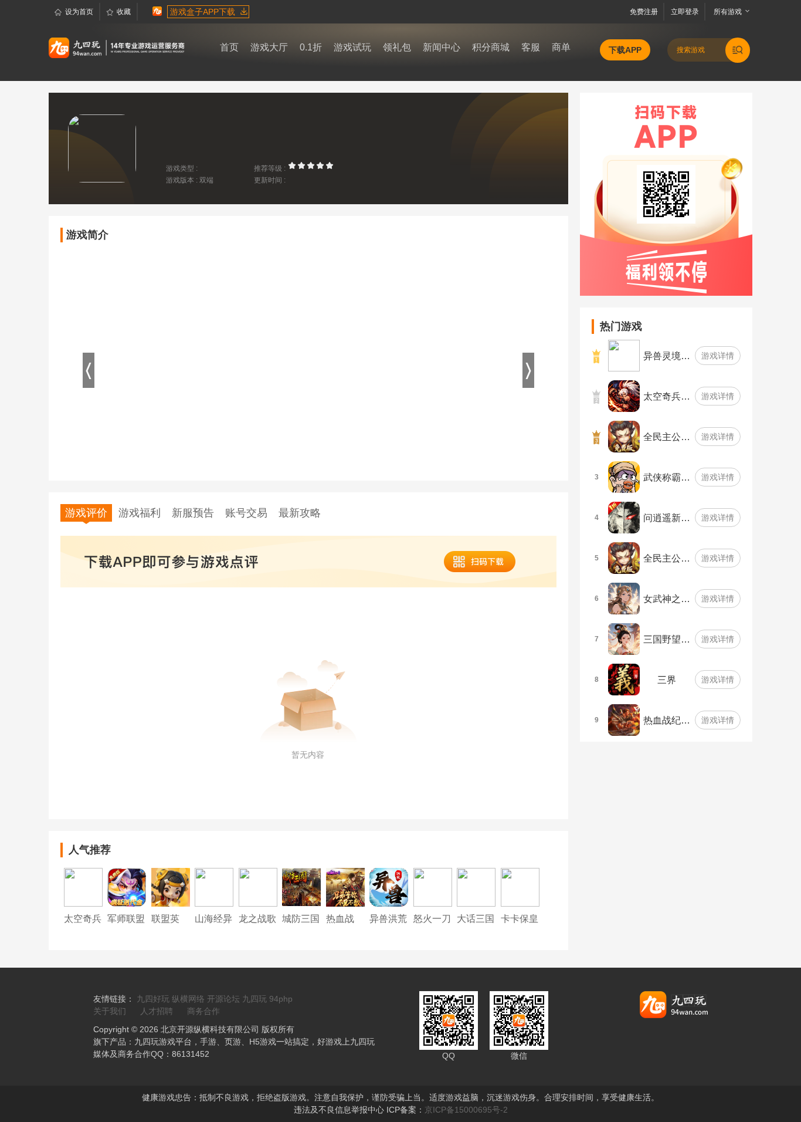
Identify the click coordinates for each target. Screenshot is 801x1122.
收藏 (124, 12)
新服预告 (193, 513)
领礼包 (397, 47)
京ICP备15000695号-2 (466, 1109)
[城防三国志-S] (301, 887)
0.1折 (311, 47)
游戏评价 (86, 513)
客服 (530, 47)
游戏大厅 (269, 47)
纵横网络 (188, 998)
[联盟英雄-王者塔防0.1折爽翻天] (170, 887)
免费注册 (645, 12)
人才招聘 (156, 1011)
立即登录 (685, 12)
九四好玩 (153, 998)
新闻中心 (441, 47)
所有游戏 (725, 12)
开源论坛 (223, 998)
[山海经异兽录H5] (214, 887)
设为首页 (79, 12)
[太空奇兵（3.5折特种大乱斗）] (83, 887)
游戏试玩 (352, 47)
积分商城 (491, 47)
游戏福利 (139, 513)
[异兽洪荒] (388, 887)
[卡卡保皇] (520, 887)
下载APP (625, 50)
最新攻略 (300, 513)
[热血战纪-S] (345, 887)
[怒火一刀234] (432, 887)
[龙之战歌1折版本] (258, 887)
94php (281, 998)
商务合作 (203, 1011)
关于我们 (109, 1011)
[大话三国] (476, 887)
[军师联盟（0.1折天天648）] (126, 887)
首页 (229, 47)
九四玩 (254, 998)
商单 (561, 47)
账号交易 (246, 513)
